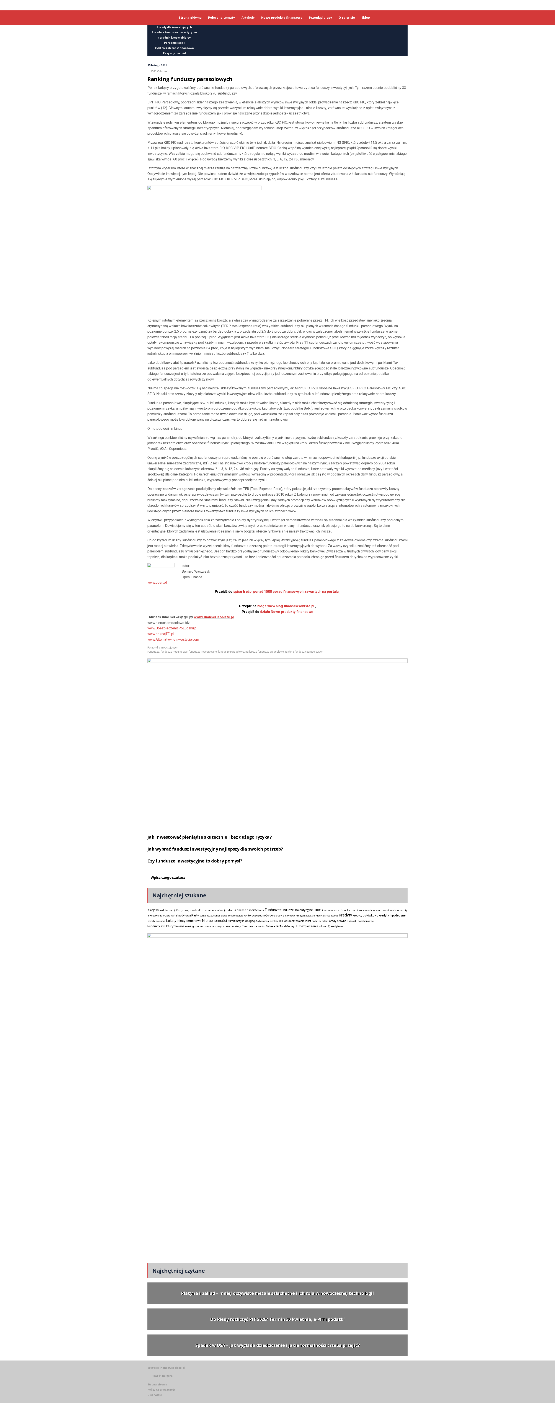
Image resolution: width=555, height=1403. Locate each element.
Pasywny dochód (174, 53)
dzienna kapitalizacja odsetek (219, 910)
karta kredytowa (181, 915)
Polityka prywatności (161, 1390)
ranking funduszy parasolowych (304, 651)
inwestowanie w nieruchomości (339, 910)
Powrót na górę (162, 1376)
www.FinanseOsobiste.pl (214, 617)
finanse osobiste (247, 910)
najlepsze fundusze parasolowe (264, 651)
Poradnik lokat (174, 43)
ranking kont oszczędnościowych (204, 926)
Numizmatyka (236, 921)
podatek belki (319, 921)
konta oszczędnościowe (213, 915)
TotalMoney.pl (288, 926)
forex (261, 910)
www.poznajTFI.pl (160, 634)
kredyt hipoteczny (305, 915)
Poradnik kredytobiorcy (174, 37)
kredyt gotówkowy (285, 915)
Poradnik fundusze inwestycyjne (174, 32)
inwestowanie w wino (369, 910)
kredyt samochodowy (327, 915)
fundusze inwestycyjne (203, 651)
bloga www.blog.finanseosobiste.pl (276, 606)
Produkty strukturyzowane (165, 926)
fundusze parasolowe (231, 651)
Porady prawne (337, 921)
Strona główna (157, 1384)
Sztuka (270, 926)
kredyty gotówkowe (365, 915)
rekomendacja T (234, 926)
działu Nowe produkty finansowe (277, 612)
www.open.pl (157, 582)
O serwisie (154, 1395)
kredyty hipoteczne (392, 915)
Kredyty (345, 915)
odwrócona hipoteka (268, 921)
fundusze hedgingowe (174, 651)
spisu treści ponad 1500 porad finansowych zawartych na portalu (277, 592)
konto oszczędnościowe (259, 915)
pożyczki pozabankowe (360, 921)
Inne (317, 909)
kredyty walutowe (156, 921)
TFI (277, 926)
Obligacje (251, 921)
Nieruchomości (214, 920)
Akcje (151, 910)
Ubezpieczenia (308, 926)
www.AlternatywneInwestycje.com (173, 639)
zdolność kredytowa (331, 926)
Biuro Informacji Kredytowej (172, 910)
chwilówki (195, 910)
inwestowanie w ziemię (394, 910)
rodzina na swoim (254, 926)
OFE (281, 921)
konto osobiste (235, 915)
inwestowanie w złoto (158, 915)
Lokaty (171, 921)
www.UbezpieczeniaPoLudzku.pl (172, 628)
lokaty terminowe (189, 921)
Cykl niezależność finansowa (174, 48)
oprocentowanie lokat (297, 921)
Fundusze (153, 651)
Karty (195, 915)
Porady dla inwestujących (174, 27)
